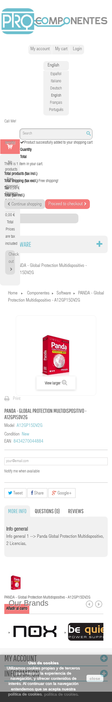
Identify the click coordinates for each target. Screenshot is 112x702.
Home (13, 293)
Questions (47, 511)
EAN (7, 441)
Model (9, 426)
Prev (89, 604)
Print (16, 399)
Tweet (17, 493)
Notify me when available (22, 472)
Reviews (76, 511)
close (95, 678)
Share (38, 493)
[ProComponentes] (56, 21)
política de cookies (61, 694)
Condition (12, 434)
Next (98, 604)
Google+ (64, 493)
